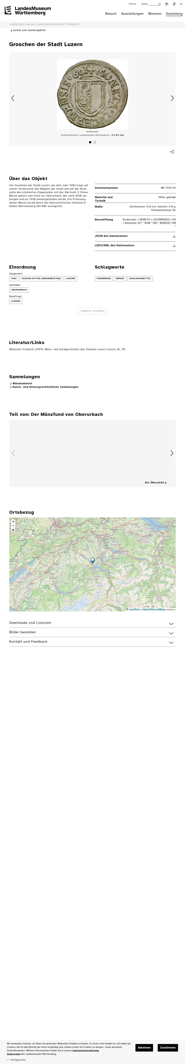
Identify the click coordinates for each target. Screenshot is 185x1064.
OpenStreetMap (154, 609)
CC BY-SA (117, 135)
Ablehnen (144, 1047)
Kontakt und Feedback (28, 642)
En (181, 4)
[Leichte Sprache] (166, 4)
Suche (144, 4)
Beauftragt (15, 296)
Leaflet (134, 609)
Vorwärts (172, 98)
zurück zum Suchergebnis (29, 30)
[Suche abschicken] (159, 4)
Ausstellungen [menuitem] (132, 13)
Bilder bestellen (22, 632)
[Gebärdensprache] (174, 4)
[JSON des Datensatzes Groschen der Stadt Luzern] (174, 236)
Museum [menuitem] (154, 13)
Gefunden (14, 285)
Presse (132, 4)
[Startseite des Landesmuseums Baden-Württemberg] (28, 12)
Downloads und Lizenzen (30, 623)
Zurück (12, 98)
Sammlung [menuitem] (174, 13)
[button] (92, 560)
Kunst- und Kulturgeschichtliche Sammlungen (45, 387)
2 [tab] (95, 142)
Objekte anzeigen (93, 311)
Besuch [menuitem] (111, 13)
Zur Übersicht (154, 482)
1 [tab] (90, 142)
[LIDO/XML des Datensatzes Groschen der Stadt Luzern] (174, 245)
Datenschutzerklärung (86, 1050)
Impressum (13, 1054)
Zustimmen (168, 1047)
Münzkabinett (22, 383)
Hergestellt (15, 274)
